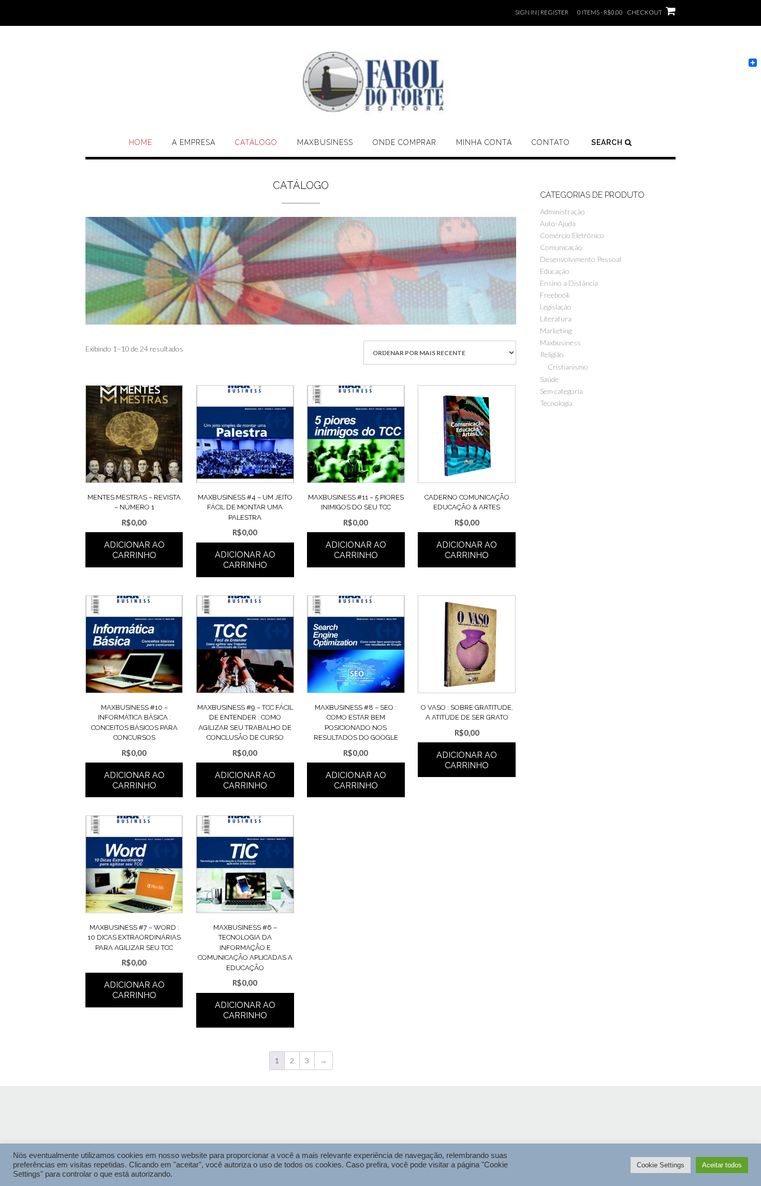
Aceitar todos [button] (722, 1165)
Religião (552, 354)
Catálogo (256, 142)
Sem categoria (561, 391)
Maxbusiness (325, 142)
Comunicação (561, 247)
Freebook (555, 294)
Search (608, 142)
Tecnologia (556, 403)
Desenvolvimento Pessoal (580, 259)
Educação (554, 271)
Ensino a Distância (569, 283)
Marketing (556, 330)
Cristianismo (568, 366)
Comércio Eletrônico (572, 235)
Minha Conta (484, 142)
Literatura (556, 318)
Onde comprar (404, 142)
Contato (551, 142)
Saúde (549, 379)
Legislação (556, 306)
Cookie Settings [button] (660, 1165)
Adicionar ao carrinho (134, 550)
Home (140, 142)
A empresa (193, 142)
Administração (562, 211)
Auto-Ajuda (558, 223)
